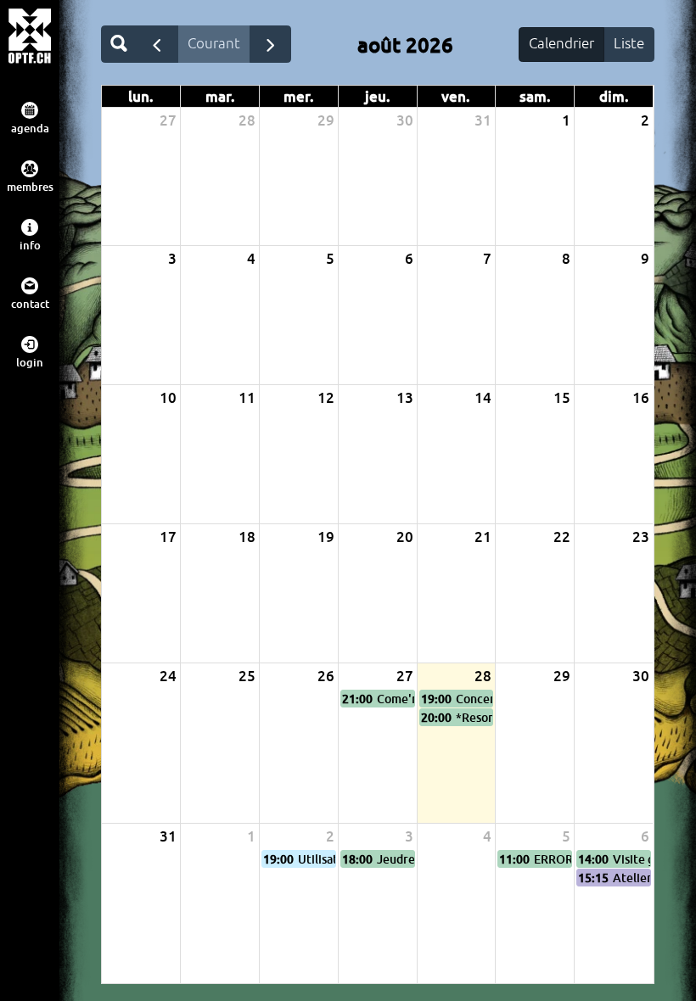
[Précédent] (157, 44)
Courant (214, 43)
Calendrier (561, 43)
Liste (629, 43)
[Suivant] (271, 44)
